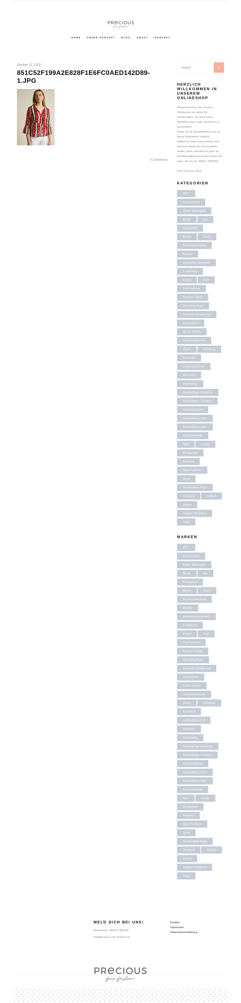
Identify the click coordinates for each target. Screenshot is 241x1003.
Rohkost (188, 461)
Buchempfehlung (194, 245)
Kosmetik (189, 357)
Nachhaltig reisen (195, 426)
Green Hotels (192, 331)
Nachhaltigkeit (193, 409)
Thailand (189, 496)
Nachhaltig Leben (195, 418)
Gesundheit (191, 323)
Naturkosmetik (193, 435)
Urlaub (211, 496)
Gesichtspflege (193, 305)
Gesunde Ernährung (197, 314)
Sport (186, 478)
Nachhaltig (190, 383)
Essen (187, 279)
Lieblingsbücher (194, 366)
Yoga (186, 521)
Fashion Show (193, 297)
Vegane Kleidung (195, 513)
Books (187, 236)
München (189, 375)
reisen (205, 444)
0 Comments (159, 159)
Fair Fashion (191, 288)
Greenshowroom (194, 340)
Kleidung (209, 349)
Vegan (187, 504)
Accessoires (191, 202)
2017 (186, 193)
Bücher (188, 254)
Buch (206, 236)
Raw (186, 444)
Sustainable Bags (195, 487)
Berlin (187, 219)
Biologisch (190, 228)
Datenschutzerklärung (183, 932)
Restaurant (190, 452)
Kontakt (174, 922)
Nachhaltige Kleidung (198, 392)
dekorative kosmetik (196, 262)
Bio (205, 219)
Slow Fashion (192, 470)
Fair (206, 279)
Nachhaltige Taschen (197, 401)
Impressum (177, 927)
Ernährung (190, 271)
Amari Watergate (194, 210)
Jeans (187, 349)
